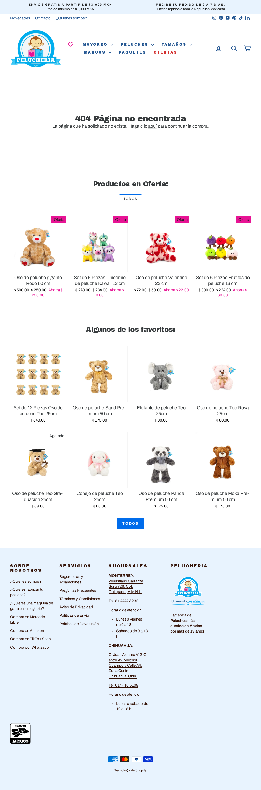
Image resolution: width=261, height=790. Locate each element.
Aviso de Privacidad (76, 607)
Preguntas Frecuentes (77, 590)
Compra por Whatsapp (29, 647)
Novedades (20, 18)
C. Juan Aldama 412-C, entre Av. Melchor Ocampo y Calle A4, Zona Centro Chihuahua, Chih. (128, 665)
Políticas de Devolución (79, 624)
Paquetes (132, 52)
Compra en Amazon (27, 631)
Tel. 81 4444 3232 (123, 601)
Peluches (135, 44)
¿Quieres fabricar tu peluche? (26, 592)
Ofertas (165, 52)
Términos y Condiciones (79, 599)
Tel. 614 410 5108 (123, 685)
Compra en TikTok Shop (30, 639)
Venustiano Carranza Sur (126, 586)
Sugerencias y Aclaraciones (71, 579)
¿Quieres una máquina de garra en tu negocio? (31, 606)
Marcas (96, 52)
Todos (130, 199)
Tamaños (175, 44)
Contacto (43, 18)
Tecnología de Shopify (130, 770)
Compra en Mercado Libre (27, 619)
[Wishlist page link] (70, 44)
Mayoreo (96, 44)
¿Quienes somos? (71, 18)
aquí (152, 126)
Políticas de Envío (74, 615)
